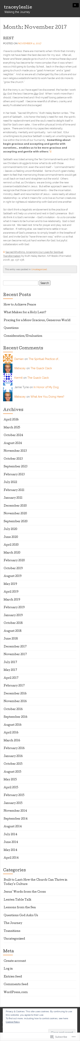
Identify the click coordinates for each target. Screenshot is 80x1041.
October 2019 (13, 568)
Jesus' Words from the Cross (25, 892)
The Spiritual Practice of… (44, 359)
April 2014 (11, 858)
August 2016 (13, 725)
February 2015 (14, 795)
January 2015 (13, 803)
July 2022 (10, 482)
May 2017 (10, 670)
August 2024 (13, 443)
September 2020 (16, 521)
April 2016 (11, 732)
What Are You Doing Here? (47, 396)
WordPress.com (16, 992)
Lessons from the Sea (20, 907)
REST (8, 38)
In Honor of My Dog (46, 387)
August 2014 (13, 826)
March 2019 (12, 600)
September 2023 (15, 466)
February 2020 (14, 560)
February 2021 (14, 490)
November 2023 (15, 451)
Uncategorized (39, 269)
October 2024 (13, 435)
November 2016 (15, 701)
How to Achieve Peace (20, 305)
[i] (50, 151)
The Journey (13, 923)
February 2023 (14, 474)
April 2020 (11, 545)
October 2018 (13, 623)
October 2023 (13, 459)
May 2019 (10, 584)
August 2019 (13, 576)
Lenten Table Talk (17, 900)
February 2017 (14, 686)
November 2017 (15, 654)
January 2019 (13, 615)
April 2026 (11, 419)
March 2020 (12, 553)
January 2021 (13, 498)
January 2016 (13, 756)
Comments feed (16, 984)
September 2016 (15, 717)
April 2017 (11, 678)
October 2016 (13, 709)
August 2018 (13, 631)
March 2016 (12, 740)
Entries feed (13, 977)
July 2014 (10, 834)
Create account (15, 961)
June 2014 (11, 842)
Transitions (12, 931)
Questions (11, 328)
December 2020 (15, 506)
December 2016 (15, 693)
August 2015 (12, 772)
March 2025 (12, 427)
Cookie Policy (13, 1022)
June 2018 (11, 639)
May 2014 (10, 850)
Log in (8, 969)
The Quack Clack (41, 368)
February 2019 (14, 607)
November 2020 (15, 513)
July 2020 (10, 529)
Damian (19, 359)
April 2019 (11, 592)
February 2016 (14, 748)
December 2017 (15, 647)
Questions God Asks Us (21, 915)
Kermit (18, 377)
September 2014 (16, 819)
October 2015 (13, 764)
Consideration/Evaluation (23, 336)
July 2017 (10, 662)
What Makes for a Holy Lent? (25, 312)
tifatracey (20, 368)
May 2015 (10, 779)
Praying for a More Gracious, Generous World (37, 320)
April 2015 (11, 787)
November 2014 (15, 811)
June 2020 (11, 537)
